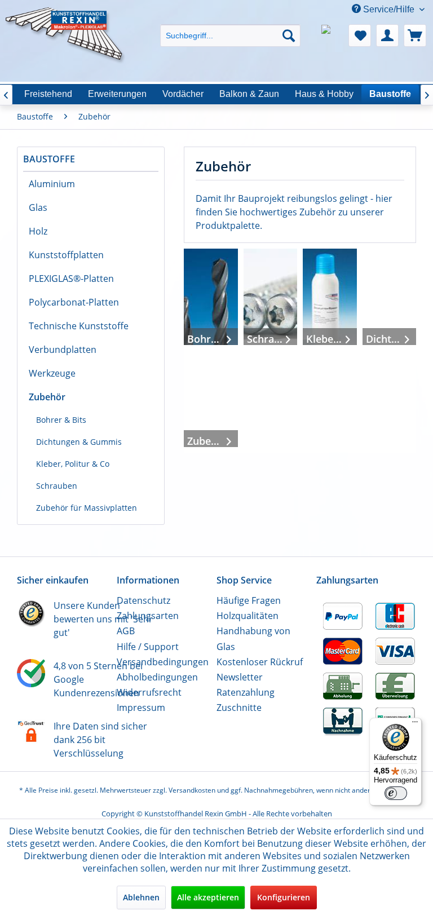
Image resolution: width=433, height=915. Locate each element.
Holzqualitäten (247, 615)
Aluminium (52, 184)
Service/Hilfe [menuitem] (389, 9)
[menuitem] (230, 25)
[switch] (396, 793)
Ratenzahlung (245, 692)
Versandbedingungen (163, 662)
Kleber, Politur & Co (72, 463)
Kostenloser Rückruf (259, 662)
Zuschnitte (239, 707)
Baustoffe (49, 159)
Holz (38, 231)
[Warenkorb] (415, 35)
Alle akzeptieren (208, 897)
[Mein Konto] (387, 35)
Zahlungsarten (148, 615)
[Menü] (415, 724)
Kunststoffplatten (66, 255)
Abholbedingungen (157, 677)
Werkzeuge (52, 373)
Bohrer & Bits (61, 419)
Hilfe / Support (148, 646)
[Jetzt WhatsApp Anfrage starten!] (332, 35)
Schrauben (56, 485)
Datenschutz (143, 600)
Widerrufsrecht (149, 692)
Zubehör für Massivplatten (86, 507)
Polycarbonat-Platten (74, 302)
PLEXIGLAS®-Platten (71, 278)
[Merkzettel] (359, 35)
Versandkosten (192, 790)
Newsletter (239, 677)
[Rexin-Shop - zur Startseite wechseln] (65, 20)
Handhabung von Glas (253, 638)
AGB (126, 631)
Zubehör (47, 397)
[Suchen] (289, 35)
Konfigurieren (283, 897)
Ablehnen (141, 897)
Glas (38, 207)
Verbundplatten (62, 349)
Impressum (141, 707)
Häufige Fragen (248, 600)
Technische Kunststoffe (79, 326)
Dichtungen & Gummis (79, 441)
